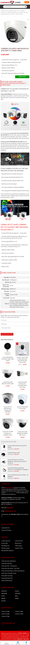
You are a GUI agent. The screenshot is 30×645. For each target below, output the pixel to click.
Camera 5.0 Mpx (5, 616)
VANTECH (4, 591)
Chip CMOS (13, 277)
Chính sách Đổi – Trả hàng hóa (9, 566)
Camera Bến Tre (5, 527)
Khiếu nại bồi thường (6, 580)
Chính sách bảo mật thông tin (8, 561)
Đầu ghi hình (18, 543)
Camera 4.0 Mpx (19, 613)
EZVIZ (3, 596)
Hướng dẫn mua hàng (6, 575)
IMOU (16, 596)
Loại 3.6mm (12, 291)
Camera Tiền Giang (6, 530)
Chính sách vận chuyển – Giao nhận (10, 568)
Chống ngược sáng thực (17, 303)
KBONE (3, 598)
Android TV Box (19, 548)
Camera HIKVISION (11, 12)
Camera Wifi (4, 543)
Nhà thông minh (5, 545)
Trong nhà (12, 298)
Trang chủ (4, 10)
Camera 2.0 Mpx (19, 611)
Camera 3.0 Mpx (5, 613)
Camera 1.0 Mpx (5, 611)
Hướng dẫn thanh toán (7, 578)
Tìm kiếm (25, 6)
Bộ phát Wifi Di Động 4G (7, 550)
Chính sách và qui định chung (8, 573)
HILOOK (3, 600)
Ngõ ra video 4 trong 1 (18, 307)
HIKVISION (4, 593)
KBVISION (17, 593)
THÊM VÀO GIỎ (22, 76)
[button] (28, 19)
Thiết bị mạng (18, 545)
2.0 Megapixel (13, 280)
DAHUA (17, 591)
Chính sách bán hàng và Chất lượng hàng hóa (12, 570)
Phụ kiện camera (5, 548)
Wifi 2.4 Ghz (13, 282)
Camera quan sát (13, 10)
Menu (26, 2)
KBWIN (17, 598)
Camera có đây (13, 294)
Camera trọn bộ (19, 540)
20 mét (11, 285)
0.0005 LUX (13, 289)
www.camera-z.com (11, 492)
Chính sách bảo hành (6, 563)
